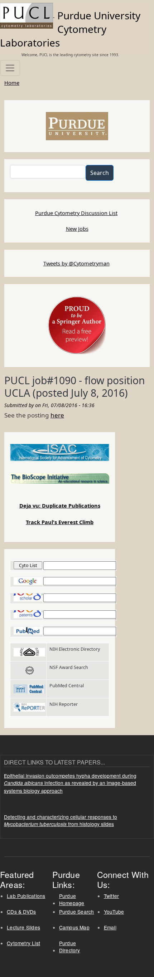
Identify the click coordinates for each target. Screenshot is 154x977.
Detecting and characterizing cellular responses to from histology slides (60, 820)
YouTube (114, 911)
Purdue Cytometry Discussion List (76, 212)
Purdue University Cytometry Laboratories (70, 29)
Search (99, 173)
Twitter (111, 895)
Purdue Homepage (72, 899)
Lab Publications (26, 895)
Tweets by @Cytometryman (76, 263)
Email (110, 927)
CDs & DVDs (21, 911)
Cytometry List (23, 943)
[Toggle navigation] (10, 68)
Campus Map (74, 927)
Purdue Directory (69, 946)
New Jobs (77, 228)
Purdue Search (76, 911)
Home (11, 82)
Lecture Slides (23, 927)
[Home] (27, 15)
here (57, 415)
